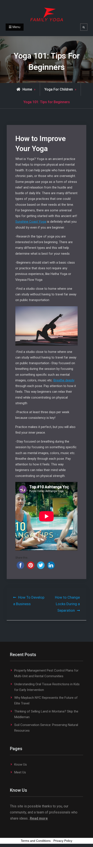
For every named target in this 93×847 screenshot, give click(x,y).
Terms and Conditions (36, 840)
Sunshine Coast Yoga (30, 222)
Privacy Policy (62, 840)
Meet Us (20, 772)
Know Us (20, 764)
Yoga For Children (58, 89)
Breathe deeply (63, 380)
